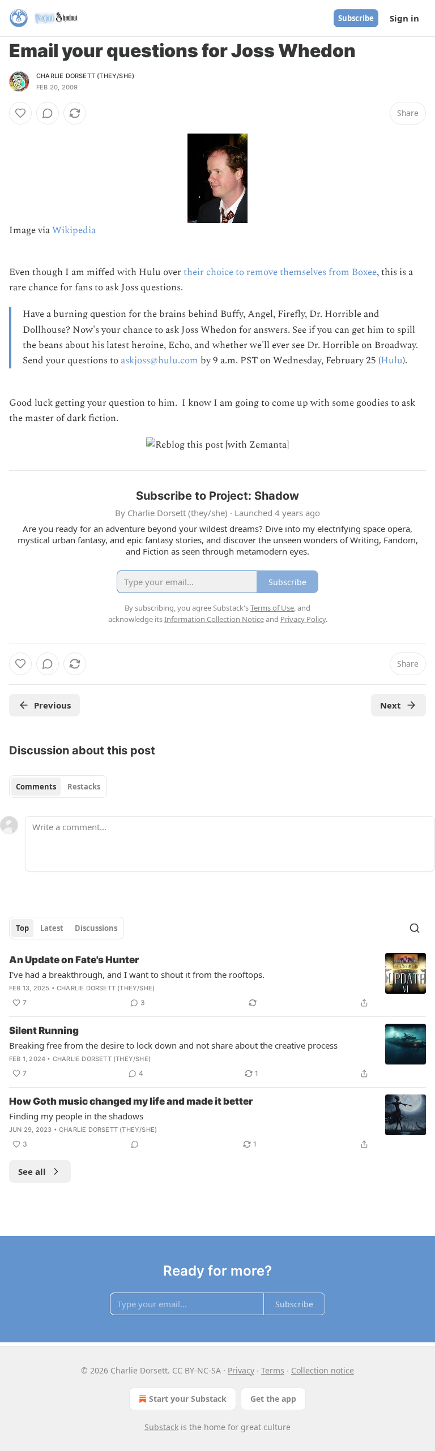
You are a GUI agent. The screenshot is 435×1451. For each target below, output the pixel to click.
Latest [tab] (51, 928)
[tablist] (58, 786)
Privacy (241, 1370)
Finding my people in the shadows (76, 1116)
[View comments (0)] (47, 113)
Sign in (404, 18)
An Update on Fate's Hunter (74, 959)
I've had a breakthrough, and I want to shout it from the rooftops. (137, 974)
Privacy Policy (303, 619)
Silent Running (44, 1030)
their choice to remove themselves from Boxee (280, 272)
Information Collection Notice (214, 619)
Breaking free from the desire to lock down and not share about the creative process (173, 1045)
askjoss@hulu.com (159, 360)
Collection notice (322, 1370)
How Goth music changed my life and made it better (131, 1101)
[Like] (20, 113)
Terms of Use (272, 608)
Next (390, 705)
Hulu (392, 360)
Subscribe (356, 18)
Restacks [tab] (83, 787)
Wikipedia (74, 230)
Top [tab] (22, 928)
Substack (161, 1427)
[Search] (414, 928)
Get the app (273, 1398)
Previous (52, 705)
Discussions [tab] (96, 928)
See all (32, 1171)
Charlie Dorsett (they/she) (85, 76)
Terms (272, 1370)
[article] (217, 981)
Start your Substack (188, 1398)
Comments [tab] (36, 787)
